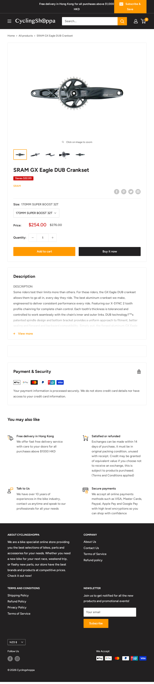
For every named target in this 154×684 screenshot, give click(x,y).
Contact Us (91, 548)
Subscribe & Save (133, 6)
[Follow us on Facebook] (10, 658)
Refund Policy (17, 601)
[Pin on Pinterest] (123, 191)
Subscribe (96, 623)
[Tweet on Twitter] (131, 191)
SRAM (17, 186)
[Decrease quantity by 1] (33, 238)
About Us (90, 542)
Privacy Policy (17, 607)
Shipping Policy (18, 595)
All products (26, 35)
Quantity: (19, 237)
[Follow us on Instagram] (17, 658)
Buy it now (110, 251)
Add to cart (44, 251)
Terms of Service (95, 554)
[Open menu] (9, 21)
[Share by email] (138, 191)
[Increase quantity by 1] (53, 238)
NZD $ (13, 642)
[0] (143, 21)
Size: (35, 204)
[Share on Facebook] (116, 191)
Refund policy (93, 560)
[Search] (122, 21)
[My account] (136, 21)
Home (11, 35)
